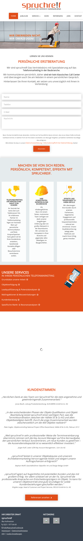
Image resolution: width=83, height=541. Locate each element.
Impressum (6, 531)
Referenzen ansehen (40, 497)
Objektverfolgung (9, 284)
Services (35, 16)
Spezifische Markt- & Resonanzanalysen (20, 304)
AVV (3, 534)
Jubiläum (24, 16)
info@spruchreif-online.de (13, 528)
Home (13, 16)
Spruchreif (41, 6)
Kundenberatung (9, 299)
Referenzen (58, 16)
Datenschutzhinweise (20, 531)
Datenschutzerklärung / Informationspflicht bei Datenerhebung (49, 143)
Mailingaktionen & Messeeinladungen (19, 294)
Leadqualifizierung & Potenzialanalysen (19, 289)
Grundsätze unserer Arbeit (14, 279)
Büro (46, 16)
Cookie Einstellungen (14, 534)
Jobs (68, 16)
